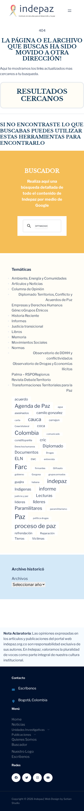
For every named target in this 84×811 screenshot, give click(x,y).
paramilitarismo (58, 509)
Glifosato (58, 468)
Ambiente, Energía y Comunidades (39, 278)
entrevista (49, 459)
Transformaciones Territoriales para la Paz (42, 388)
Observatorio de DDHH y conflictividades (52, 355)
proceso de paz (35, 526)
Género (17, 310)
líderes (39, 501)
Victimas (38, 538)
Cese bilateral (22, 426)
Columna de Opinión (28, 289)
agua (60, 407)
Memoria (19, 337)
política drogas (40, 518)
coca (41, 426)
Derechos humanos (25, 446)
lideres (20, 502)
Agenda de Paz (32, 406)
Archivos (20, 578)
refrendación (23, 533)
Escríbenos (27, 688)
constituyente (23, 440)
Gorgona (36, 474)
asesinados (22, 413)
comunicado (53, 434)
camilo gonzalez (49, 413)
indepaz (57, 481)
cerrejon (54, 420)
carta (17, 420)
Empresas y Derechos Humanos (37, 305)
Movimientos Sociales (29, 342)
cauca (34, 419)
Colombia (27, 433)
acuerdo (21, 399)
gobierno (19, 474)
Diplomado (53, 446)
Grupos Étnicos (35, 310)
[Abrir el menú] (69, 10)
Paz (20, 517)
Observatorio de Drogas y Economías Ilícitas (42, 366)
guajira (19, 482)
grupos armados (56, 474)
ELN (19, 458)
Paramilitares (28, 508)
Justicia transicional (27, 326)
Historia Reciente (25, 316)
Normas (18, 348)
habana (35, 482)
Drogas (50, 452)
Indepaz (39, 798)
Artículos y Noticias (27, 284)
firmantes (40, 468)
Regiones (42, 374)
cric (43, 440)
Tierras (19, 538)
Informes (19, 321)
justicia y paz (21, 496)
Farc (21, 467)
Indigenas (23, 489)
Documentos (26, 452)
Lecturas (44, 495)
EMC (33, 459)
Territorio (43, 380)
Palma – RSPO (23, 374)
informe (47, 489)
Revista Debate (24, 380)
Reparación (47, 533)
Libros (17, 332)
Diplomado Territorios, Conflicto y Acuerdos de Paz (45, 297)
